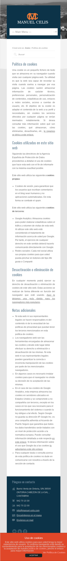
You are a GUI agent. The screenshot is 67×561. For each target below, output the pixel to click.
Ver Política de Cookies (54, 552)
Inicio (27, 48)
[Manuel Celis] (33, 23)
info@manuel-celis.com (28, 510)
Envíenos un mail (25, 520)
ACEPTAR (33, 555)
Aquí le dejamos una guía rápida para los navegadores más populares (33, 299)
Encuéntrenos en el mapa (29, 515)
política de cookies (37, 548)
